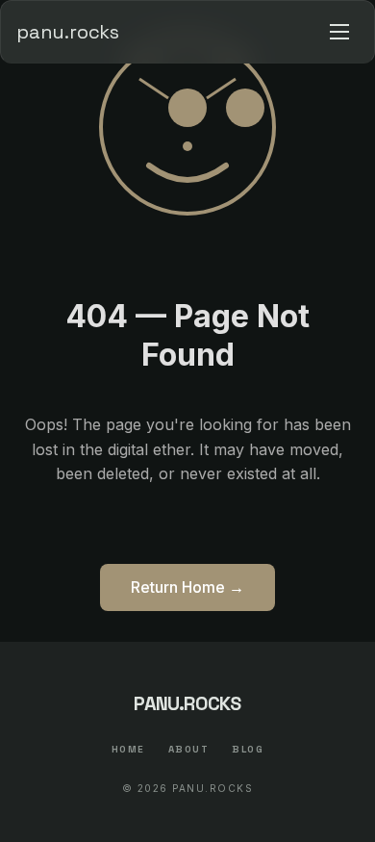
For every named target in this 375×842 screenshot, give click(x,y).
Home (128, 749)
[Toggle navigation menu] (339, 32)
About (189, 749)
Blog (247, 749)
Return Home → (187, 587)
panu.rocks (67, 31)
